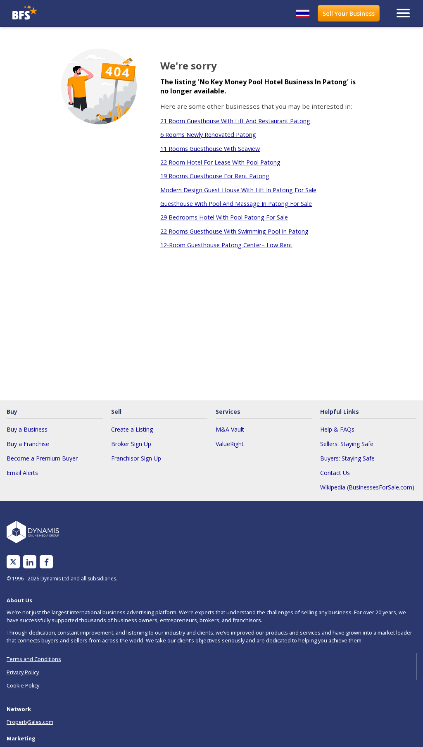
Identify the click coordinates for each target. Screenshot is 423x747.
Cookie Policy (23, 685)
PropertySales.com (30, 722)
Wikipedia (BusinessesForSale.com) (367, 487)
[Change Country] (302, 13)
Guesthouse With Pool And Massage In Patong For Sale (236, 204)
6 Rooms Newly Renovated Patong (208, 134)
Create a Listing (132, 429)
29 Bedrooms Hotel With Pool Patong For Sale (224, 217)
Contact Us (335, 473)
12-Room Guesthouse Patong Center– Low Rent (226, 245)
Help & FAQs (337, 429)
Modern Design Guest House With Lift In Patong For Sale (238, 190)
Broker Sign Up (131, 444)
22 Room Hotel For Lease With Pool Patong (220, 162)
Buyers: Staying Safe (347, 458)
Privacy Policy (23, 672)
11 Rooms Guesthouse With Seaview (210, 149)
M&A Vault (230, 429)
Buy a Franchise (28, 444)
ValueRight (230, 444)
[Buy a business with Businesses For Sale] (60, 13)
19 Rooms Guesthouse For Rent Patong (214, 176)
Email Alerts (22, 473)
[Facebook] (46, 562)
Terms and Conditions (34, 659)
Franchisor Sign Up (136, 458)
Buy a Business (27, 429)
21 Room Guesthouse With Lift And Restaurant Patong (235, 121)
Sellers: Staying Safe (346, 444)
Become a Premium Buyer (42, 458)
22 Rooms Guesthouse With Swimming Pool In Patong (234, 231)
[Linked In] (29, 562)
